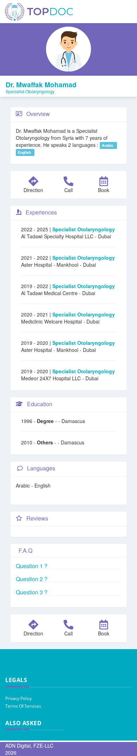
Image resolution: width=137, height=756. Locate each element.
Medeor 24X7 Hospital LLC (51, 378)
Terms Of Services (23, 706)
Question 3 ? (31, 592)
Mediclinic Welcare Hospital (52, 321)
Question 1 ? (31, 566)
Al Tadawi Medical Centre (50, 293)
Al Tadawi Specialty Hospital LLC (58, 236)
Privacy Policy (18, 698)
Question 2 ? (31, 579)
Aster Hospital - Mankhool (50, 264)
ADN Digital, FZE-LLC (29, 745)
